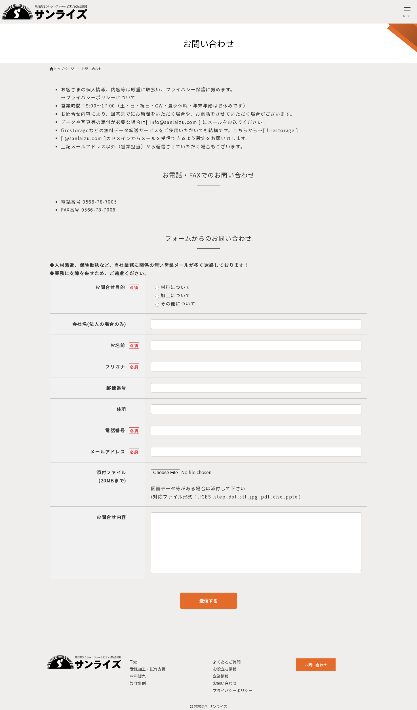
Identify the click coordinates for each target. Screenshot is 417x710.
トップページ (64, 68)
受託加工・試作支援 (148, 669)
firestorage (279, 130)
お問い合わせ (225, 683)
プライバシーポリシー (232, 690)
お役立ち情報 (225, 669)
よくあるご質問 (227, 662)
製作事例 (138, 683)
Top (134, 662)
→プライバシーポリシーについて (98, 97)
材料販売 (138, 676)
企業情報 (221, 676)
